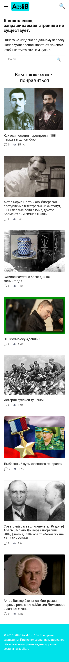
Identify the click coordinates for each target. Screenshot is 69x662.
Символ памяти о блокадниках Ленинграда (27, 279)
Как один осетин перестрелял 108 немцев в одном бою (30, 137)
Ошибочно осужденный (22, 339)
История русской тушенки (24, 400)
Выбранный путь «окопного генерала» (33, 463)
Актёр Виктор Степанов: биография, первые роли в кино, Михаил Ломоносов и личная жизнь (34, 604)
